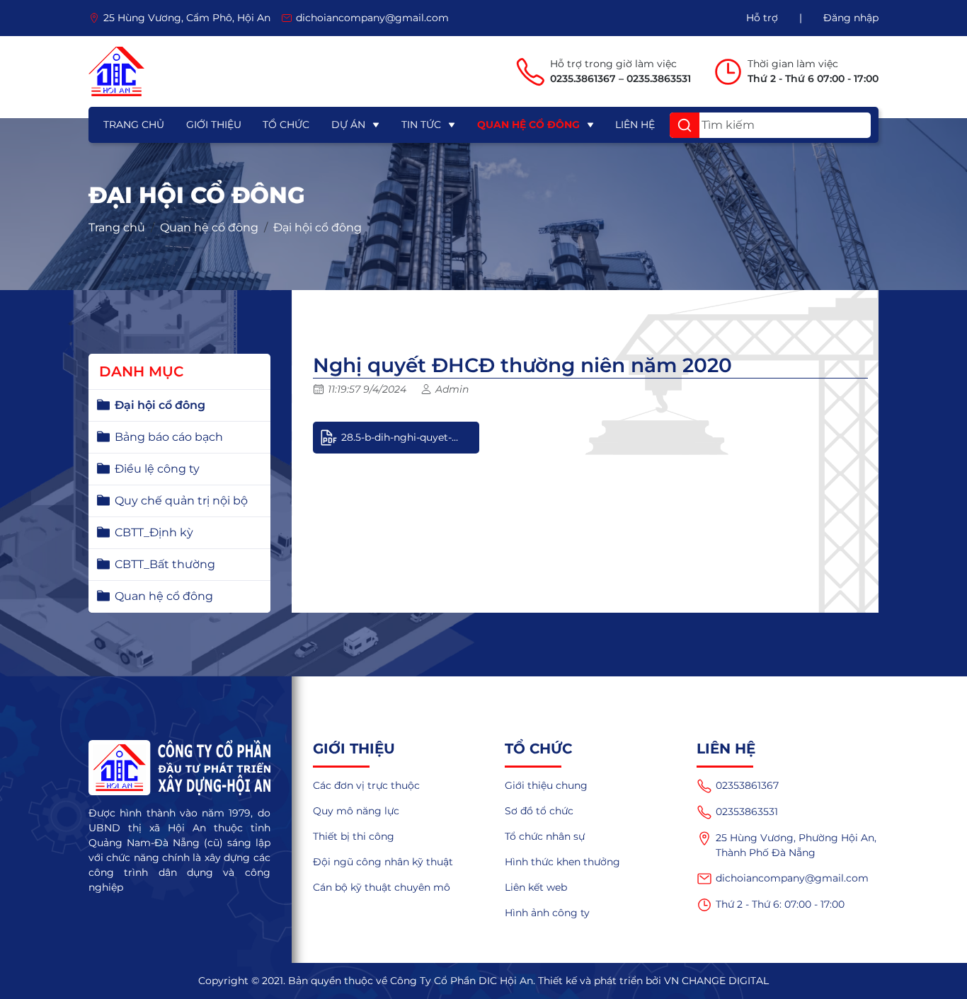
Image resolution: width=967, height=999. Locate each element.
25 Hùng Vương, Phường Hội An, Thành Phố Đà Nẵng (796, 845)
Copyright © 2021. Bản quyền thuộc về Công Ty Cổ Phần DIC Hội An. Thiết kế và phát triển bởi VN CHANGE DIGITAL (483, 980)
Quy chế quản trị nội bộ (181, 500)
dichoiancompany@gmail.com (792, 878)
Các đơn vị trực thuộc (366, 785)
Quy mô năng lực (356, 810)
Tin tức (421, 124)
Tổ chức (286, 124)
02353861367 (747, 785)
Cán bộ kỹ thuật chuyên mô (381, 887)
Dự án (348, 124)
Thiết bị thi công (353, 836)
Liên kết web (536, 887)
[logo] (116, 71)
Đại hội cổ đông (317, 227)
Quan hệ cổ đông (528, 124)
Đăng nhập (851, 17)
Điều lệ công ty (157, 468)
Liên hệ (635, 124)
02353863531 (747, 811)
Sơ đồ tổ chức (539, 810)
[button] (684, 125)
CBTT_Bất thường (165, 564)
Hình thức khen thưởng (562, 861)
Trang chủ (133, 124)
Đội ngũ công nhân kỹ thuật (383, 861)
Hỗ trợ (762, 17)
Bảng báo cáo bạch (169, 437)
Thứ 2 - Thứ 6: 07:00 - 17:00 (780, 904)
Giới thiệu (213, 124)
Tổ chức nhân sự (545, 836)
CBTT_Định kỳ (154, 532)
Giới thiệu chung (546, 785)
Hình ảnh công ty (547, 912)
